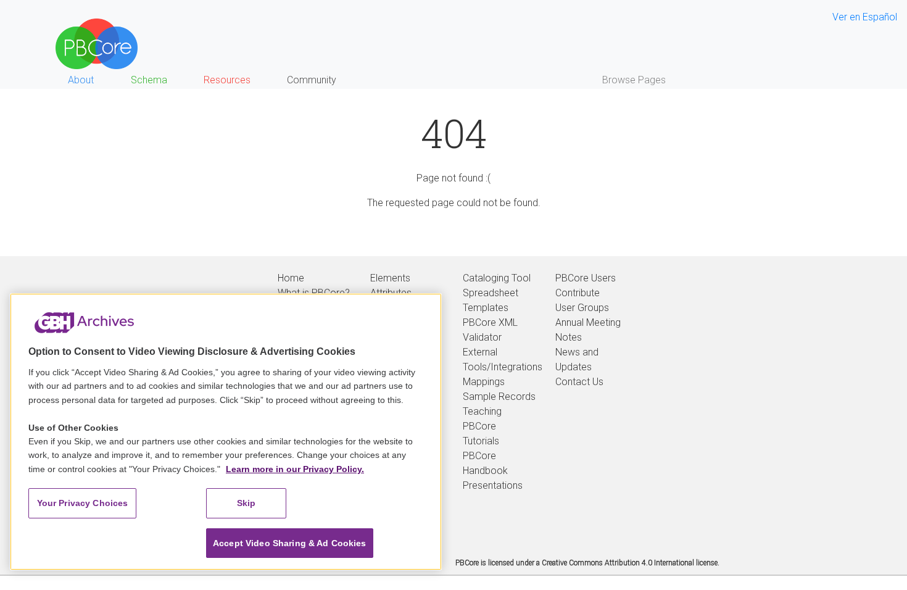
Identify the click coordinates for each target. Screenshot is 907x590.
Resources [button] (227, 80)
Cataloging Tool (497, 278)
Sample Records (499, 396)
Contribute (577, 293)
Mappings (484, 382)
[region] (226, 431)
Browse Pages (634, 80)
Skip (246, 503)
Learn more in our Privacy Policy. (295, 469)
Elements (390, 278)
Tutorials (481, 441)
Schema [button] (149, 80)
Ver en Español (864, 17)
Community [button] (311, 80)
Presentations (493, 485)
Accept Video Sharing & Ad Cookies (290, 543)
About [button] (81, 80)
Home (291, 278)
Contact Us (579, 382)
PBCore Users (585, 278)
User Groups (582, 308)
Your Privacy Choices (82, 503)
